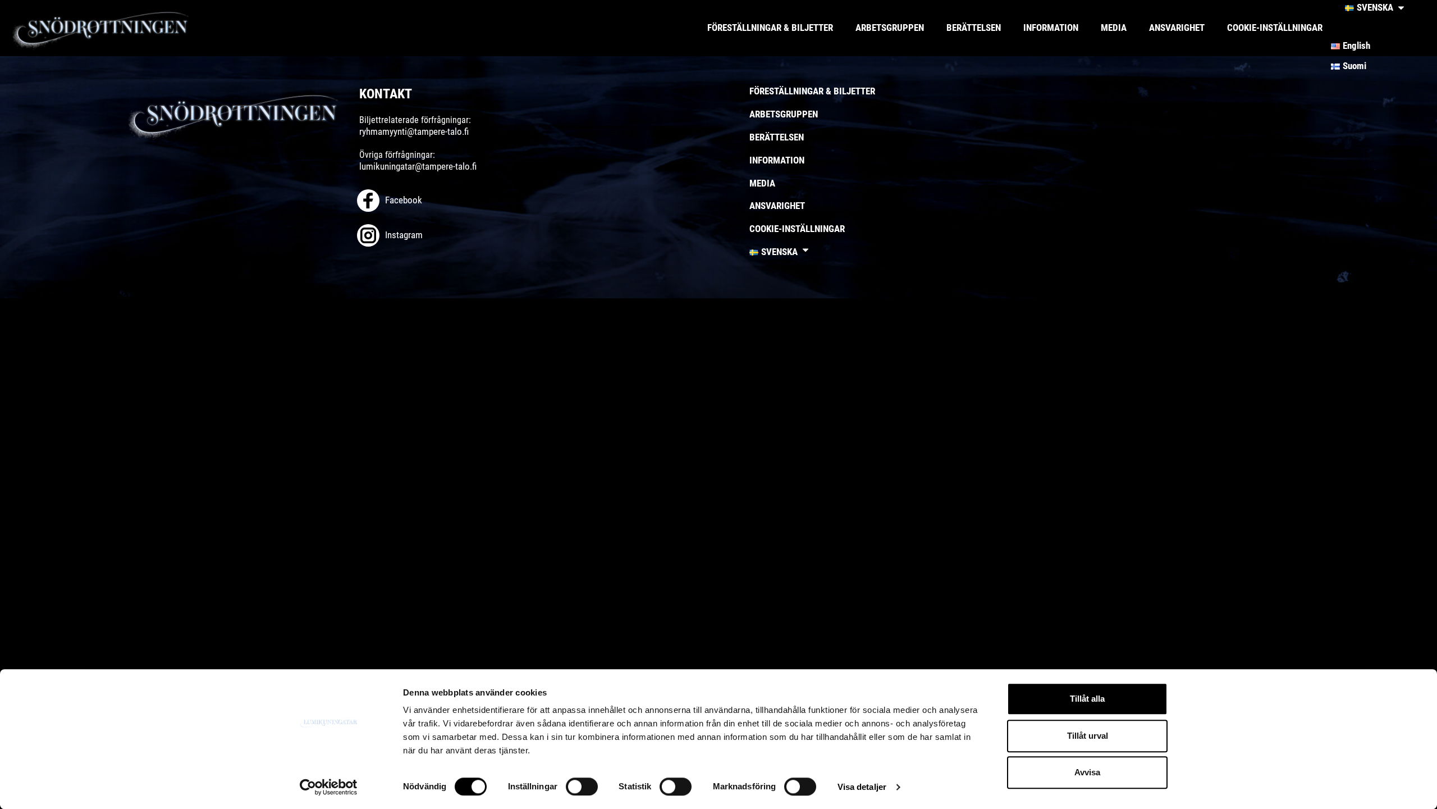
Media (1114, 27)
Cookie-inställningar (1274, 27)
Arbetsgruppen (889, 27)
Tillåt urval (1087, 735)
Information (1050, 27)
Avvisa (1087, 772)
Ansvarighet (1177, 27)
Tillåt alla (1087, 698)
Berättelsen (973, 27)
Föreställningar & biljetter (770, 27)
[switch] (582, 787)
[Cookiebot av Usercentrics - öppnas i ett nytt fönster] (329, 787)
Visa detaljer (862, 787)
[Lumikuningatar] (120, 28)
